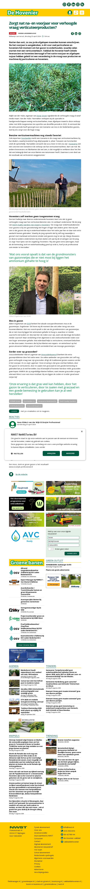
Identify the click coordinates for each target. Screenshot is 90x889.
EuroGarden (26, 138)
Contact (37, 841)
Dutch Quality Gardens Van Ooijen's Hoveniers (31, 225)
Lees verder (40, 447)
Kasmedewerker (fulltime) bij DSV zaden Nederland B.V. (32, 637)
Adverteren (38, 869)
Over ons (38, 830)
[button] (17, 453)
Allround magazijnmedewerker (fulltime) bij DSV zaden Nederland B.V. (30, 571)
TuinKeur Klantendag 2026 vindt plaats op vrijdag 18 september (31, 710)
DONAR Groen (15, 401)
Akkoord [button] (70, 453)
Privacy (37, 864)
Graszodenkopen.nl (49, 354)
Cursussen (38, 838)
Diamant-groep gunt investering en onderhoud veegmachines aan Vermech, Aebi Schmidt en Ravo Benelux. (62, 708)
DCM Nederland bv (17, 406)
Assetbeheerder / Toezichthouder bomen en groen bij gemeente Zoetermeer (31, 591)
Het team (38, 849)
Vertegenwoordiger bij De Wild (31, 609)
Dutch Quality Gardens (68, 401)
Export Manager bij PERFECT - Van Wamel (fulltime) (32, 581)
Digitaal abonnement (42, 844)
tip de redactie (21, 474)
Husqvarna (73, 144)
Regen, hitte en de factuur (68, 779)
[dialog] (44, 444)
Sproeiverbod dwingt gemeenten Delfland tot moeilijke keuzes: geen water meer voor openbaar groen (69, 751)
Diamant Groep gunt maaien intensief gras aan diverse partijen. (63, 692)
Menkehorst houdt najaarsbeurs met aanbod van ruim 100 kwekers (31, 672)
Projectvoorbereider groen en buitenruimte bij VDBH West (32, 617)
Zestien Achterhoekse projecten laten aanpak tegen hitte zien (67, 771)
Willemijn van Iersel (16, 36)
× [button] (82, 431)
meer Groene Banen (26, 645)
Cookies (37, 866)
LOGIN (14, 411)
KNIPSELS (14, 735)
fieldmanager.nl (14, 881)
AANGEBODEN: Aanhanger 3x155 (58, 565)
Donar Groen (42, 115)
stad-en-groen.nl (43, 881)
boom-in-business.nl (34, 884)
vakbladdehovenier (71, 842)
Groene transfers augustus (68, 740)
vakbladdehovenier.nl (72, 881)
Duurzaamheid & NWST (43, 835)
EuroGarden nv (29, 401)
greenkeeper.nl (28, 881)
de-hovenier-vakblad (72, 838)
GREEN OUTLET (54, 560)
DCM (29, 323)
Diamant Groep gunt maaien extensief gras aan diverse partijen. (63, 699)
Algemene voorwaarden (44, 858)
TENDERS (51, 666)
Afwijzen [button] (51, 453)
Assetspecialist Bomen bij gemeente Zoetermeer (31, 600)
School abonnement (42, 852)
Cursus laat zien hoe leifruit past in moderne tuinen (32, 682)
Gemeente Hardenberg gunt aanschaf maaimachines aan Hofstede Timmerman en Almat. (62, 684)
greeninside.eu (50, 884)
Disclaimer (38, 861)
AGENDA (14, 666)
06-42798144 (69, 834)
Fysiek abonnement (42, 827)
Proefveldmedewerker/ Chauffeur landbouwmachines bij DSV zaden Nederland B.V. (31, 627)
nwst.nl (61, 884)
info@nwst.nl (69, 827)
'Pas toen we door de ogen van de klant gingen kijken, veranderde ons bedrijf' (68, 762)
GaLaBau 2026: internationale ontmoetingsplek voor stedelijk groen (32, 691)
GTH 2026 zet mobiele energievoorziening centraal (32, 701)
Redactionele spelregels (44, 855)
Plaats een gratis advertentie (57, 570)
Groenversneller (40, 833)
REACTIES (14, 416)
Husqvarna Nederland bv (47, 401)
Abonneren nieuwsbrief (43, 847)
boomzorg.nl (57, 881)
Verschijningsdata (41, 872)
